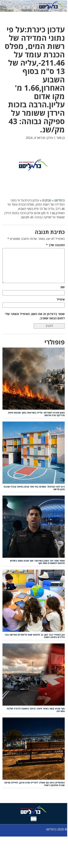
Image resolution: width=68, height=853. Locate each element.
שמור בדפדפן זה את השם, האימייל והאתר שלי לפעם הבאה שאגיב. (35, 316)
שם (63, 287)
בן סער (60, 138)
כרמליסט (59, 200)
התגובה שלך (55, 245)
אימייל (61, 299)
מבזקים (46, 200)
